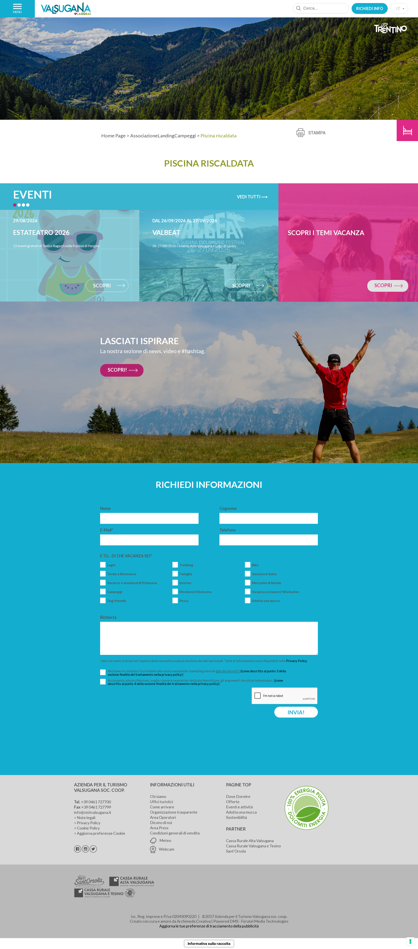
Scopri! (117, 370)
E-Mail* (106, 530)
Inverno (185, 583)
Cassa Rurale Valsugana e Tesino (253, 845)
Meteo (165, 840)
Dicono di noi (161, 822)
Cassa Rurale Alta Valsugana (250, 840)
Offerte (232, 801)
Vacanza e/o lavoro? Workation (275, 591)
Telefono (227, 530)
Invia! (296, 712)
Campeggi (114, 591)
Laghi (111, 565)
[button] (14, 205)
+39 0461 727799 (96, 807)
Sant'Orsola (236, 851)
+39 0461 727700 (96, 801)
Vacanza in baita (264, 574)
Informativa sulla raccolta (209, 943)
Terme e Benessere (122, 574)
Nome (105, 508)
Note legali (86, 817)
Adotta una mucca (266, 600)
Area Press (159, 827)
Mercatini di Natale (266, 583)
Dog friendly (116, 600)
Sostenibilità (236, 817)
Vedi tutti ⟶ (252, 196)
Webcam (166, 849)
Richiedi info (369, 8)
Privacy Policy (88, 822)
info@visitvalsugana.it (92, 812)
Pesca (183, 600)
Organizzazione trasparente (173, 812)
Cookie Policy (88, 828)
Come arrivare (162, 806)
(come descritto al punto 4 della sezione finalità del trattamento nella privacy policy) (195, 682)
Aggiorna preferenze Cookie (101, 833)
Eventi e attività (239, 806)
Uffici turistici (161, 801)
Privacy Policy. (296, 661)
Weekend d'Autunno (195, 591)
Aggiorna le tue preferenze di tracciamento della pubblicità (209, 926)
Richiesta (108, 617)
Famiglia (185, 574)
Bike (255, 565)
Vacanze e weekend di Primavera (132, 583)
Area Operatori (163, 817)
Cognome (228, 508)
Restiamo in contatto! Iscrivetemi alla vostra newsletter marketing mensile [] (197, 672)
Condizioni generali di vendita (175, 833)
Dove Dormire (238, 796)
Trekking (186, 565)
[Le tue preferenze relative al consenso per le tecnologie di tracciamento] (410, 941)
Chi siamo (158, 796)
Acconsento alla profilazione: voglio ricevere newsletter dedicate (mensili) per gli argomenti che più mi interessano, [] (195, 682)
